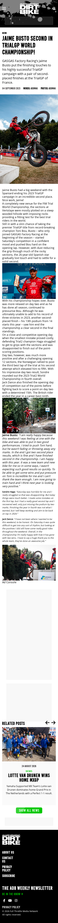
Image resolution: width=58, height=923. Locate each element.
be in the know (11, 894)
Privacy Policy (7, 868)
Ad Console (9, 582)
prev (47, 722)
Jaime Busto (9, 190)
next (53, 722)
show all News (29, 810)
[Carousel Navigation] (50, 722)
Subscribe (8, 876)
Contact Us (7, 859)
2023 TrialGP (36, 193)
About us (8, 852)
